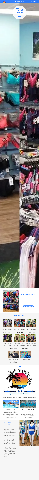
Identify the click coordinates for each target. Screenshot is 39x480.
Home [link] (15, 1)
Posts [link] (23, 1)
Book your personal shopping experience (28, 306)
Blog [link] (21, 1)
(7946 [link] (35, 1)
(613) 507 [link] (32, 1)
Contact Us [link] (18, 1)
